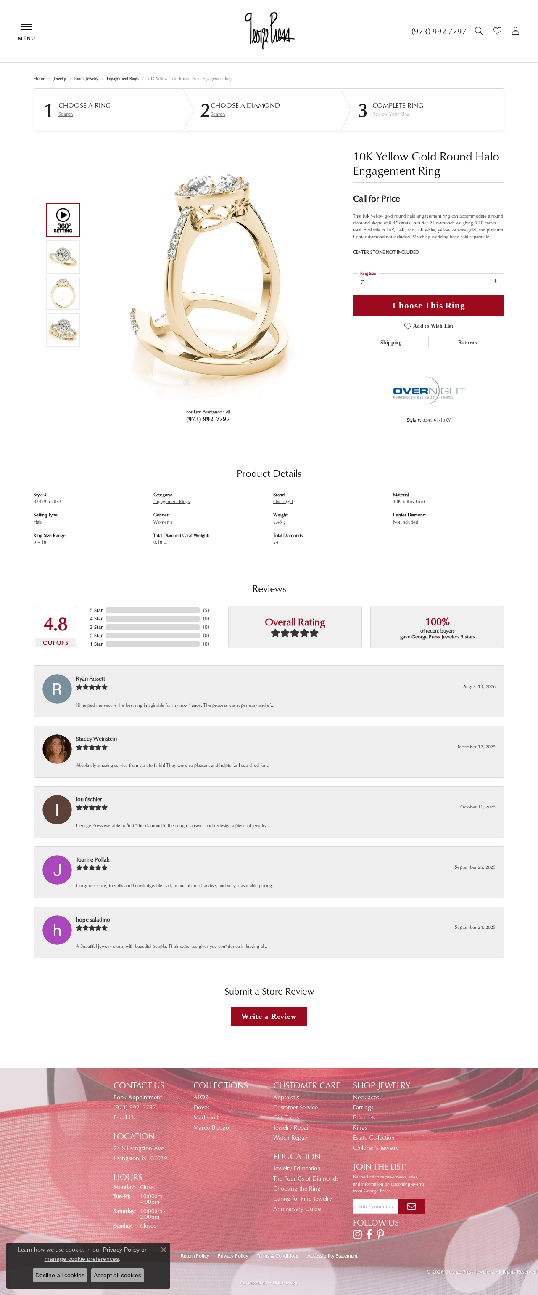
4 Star (96, 618)
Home (39, 78)
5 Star (96, 610)
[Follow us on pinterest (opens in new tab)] (380, 1234)
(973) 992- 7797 (134, 1107)
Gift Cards (286, 1117)
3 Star (96, 626)
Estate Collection (374, 1137)
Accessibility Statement (332, 1255)
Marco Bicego (211, 1127)
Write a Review (268, 1016)
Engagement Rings (123, 78)
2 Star (96, 635)
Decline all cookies (59, 1275)
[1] (411, 1206)
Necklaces (366, 1097)
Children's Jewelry (376, 1147)
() (206, 610)
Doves (201, 1107)
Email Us (124, 1117)
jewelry (59, 78)
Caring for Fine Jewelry (302, 1198)
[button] (480, 31)
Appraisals (286, 1097)
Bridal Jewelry (86, 78)
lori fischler (89, 799)
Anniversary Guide (297, 1208)
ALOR (201, 1097)
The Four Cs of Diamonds (305, 1178)
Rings (360, 1127)
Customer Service (295, 1107)
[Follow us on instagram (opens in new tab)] (357, 1234)
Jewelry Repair (291, 1127)
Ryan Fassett (90, 678)
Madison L (206, 1117)
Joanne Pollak (93, 859)
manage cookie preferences (82, 1258)
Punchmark (284, 1283)
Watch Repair (290, 1137)
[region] (206, 275)
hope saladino (93, 919)
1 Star (96, 643)
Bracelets (364, 1117)
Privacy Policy (233, 1255)
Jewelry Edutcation (297, 1168)
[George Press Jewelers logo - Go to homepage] (269, 31)
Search (65, 114)
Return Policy (195, 1255)
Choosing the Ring (297, 1188)
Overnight (283, 501)
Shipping (390, 343)
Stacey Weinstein (96, 738)
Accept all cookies (117, 1275)
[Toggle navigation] (26, 31)
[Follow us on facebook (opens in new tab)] (369, 1234)
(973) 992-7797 (208, 419)
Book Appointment (137, 1097)
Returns (467, 343)
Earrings (363, 1107)
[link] (439, 31)
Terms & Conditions (278, 1255)
